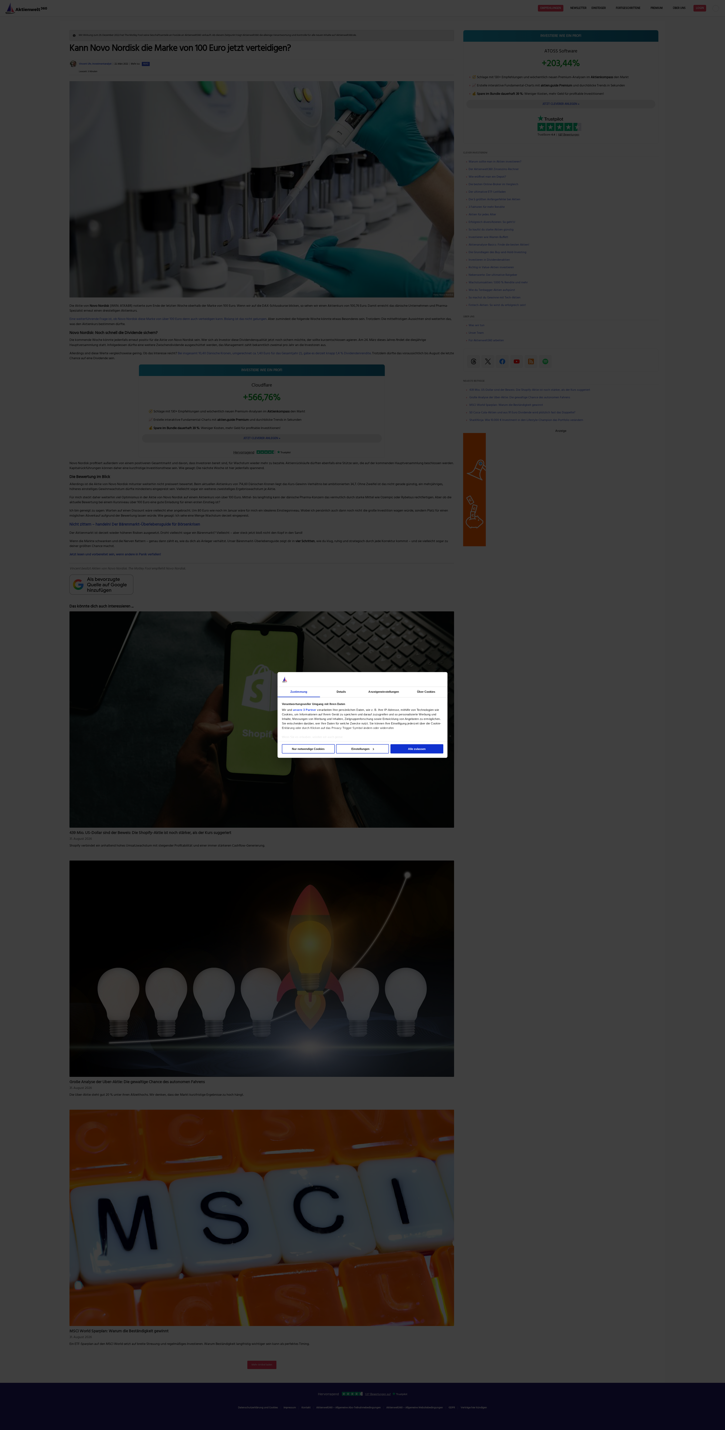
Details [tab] (341, 691)
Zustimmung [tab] (298, 691)
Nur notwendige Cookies (308, 748)
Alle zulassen (417, 748)
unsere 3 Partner (304, 709)
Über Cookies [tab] (426, 691)
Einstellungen (360, 748)
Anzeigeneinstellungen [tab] (383, 691)
